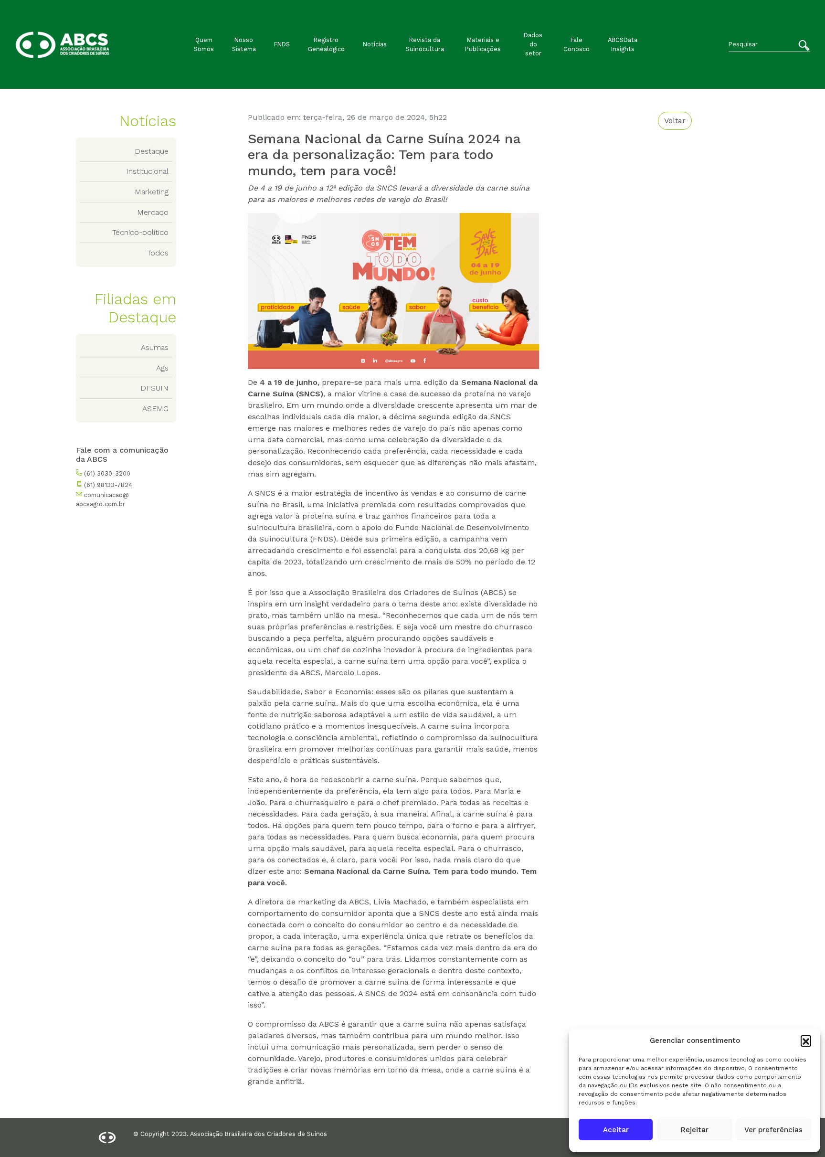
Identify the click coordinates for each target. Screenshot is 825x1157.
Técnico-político (140, 232)
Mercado (153, 212)
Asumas (155, 347)
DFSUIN (154, 388)
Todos (158, 252)
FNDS (282, 44)
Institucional (147, 171)
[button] (806, 1040)
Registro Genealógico (326, 44)
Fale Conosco (576, 44)
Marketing (152, 191)
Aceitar (616, 1129)
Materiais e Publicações (483, 44)
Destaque (152, 151)
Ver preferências (773, 1129)
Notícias (375, 44)
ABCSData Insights (622, 44)
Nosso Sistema (244, 44)
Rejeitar (695, 1129)
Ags (162, 367)
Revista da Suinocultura (425, 44)
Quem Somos (204, 44)
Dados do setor (533, 44)
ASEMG (155, 408)
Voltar (675, 120)
